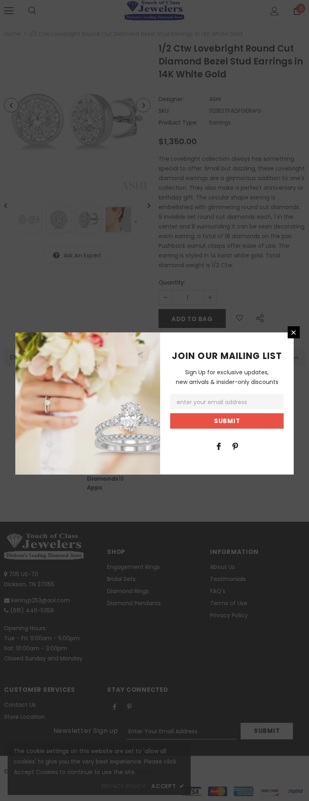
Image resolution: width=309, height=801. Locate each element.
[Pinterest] (235, 446)
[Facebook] (218, 446)
